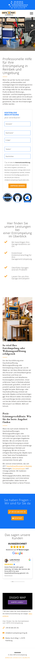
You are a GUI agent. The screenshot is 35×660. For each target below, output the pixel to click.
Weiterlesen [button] (8, 576)
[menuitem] (9, 657)
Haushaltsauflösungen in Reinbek (19, 466)
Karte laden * (17, 602)
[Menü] (31, 13)
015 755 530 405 (18, 3)
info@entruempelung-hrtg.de (19, 4)
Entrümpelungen (19, 468)
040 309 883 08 (18, 1)
